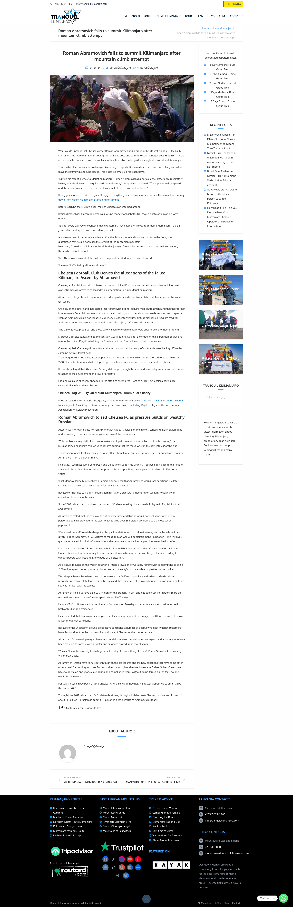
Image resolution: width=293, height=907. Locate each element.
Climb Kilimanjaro (169, 16)
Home (124, 16)
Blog (226, 903)
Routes (148, 16)
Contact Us (237, 903)
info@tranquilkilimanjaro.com (222, 820)
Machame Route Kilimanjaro (69, 817)
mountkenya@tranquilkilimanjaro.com (227, 853)
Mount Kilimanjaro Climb (117, 808)
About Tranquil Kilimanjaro (65, 863)
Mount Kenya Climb (114, 812)
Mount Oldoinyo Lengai (116, 826)
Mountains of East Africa (117, 831)
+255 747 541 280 (215, 814)
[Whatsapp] (283, 898)
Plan (200, 16)
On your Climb (217, 16)
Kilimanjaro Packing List (166, 821)
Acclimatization (161, 826)
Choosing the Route (163, 817)
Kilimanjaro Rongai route (67, 826)
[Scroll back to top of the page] (146, 899)
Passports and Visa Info (165, 808)
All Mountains (205, 903)
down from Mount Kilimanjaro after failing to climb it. (89, 199)
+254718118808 (213, 847)
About (135, 16)
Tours (189, 16)
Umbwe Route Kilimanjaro (68, 835)
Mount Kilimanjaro (221, 28)
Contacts (236, 16)
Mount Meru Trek (112, 817)
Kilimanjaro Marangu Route (68, 831)
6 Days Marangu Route (220, 326)
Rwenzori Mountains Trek (117, 821)
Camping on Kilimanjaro (166, 812)
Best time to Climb (162, 831)
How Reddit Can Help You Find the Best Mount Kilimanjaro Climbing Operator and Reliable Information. (222, 217)
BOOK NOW (234, 4)
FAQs (218, 903)
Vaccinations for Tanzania (167, 835)
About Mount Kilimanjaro (166, 840)
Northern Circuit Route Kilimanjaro (72, 821)
